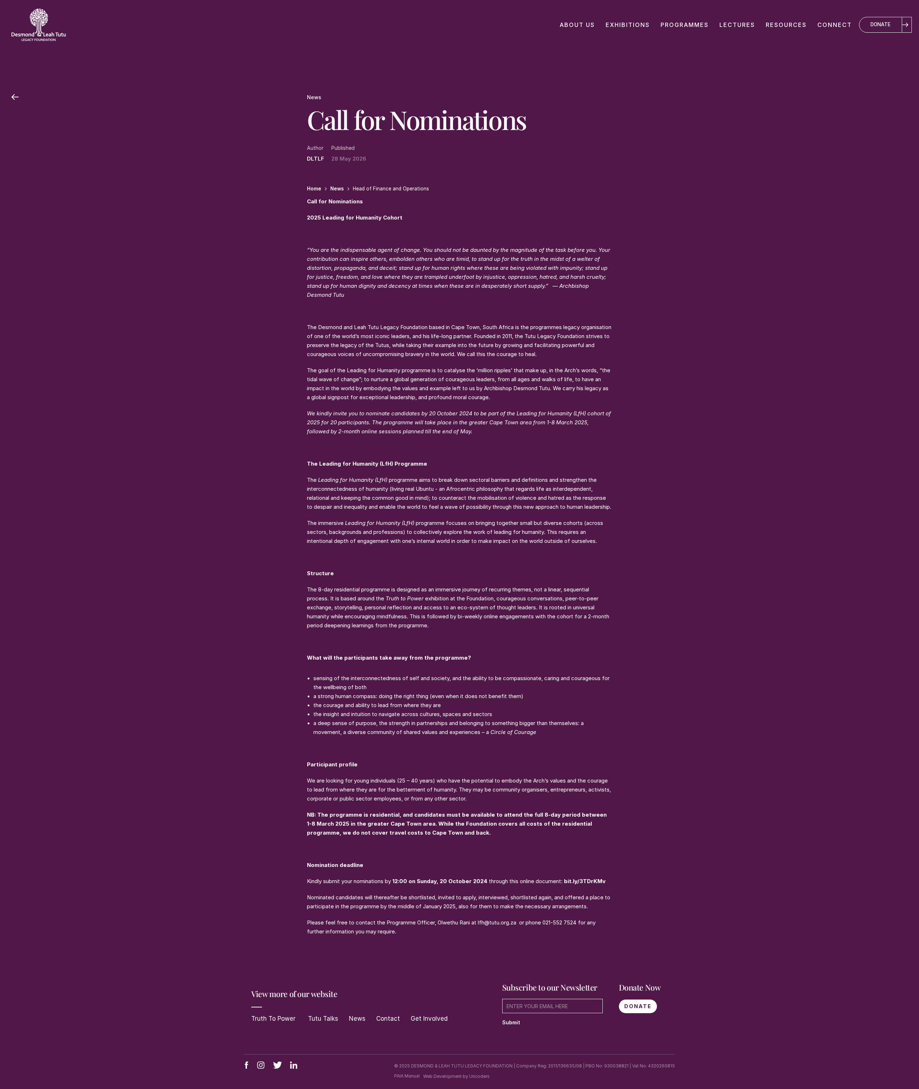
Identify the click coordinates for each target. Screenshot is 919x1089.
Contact (388, 1018)
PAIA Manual (407, 1076)
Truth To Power (273, 1018)
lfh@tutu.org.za (497, 922)
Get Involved (429, 1018)
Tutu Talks (322, 1018)
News (357, 1018)
